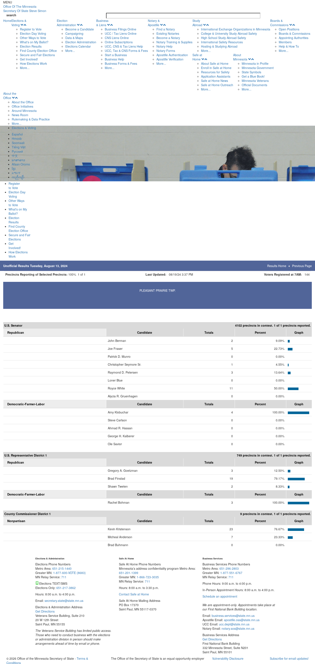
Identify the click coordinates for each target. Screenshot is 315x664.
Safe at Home (197, 57)
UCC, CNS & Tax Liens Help (124, 46)
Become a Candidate (79, 29)
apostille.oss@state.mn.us (241, 620)
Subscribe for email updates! (289, 658)
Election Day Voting (33, 33)
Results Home (276, 266)
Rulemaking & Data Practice (31, 119)
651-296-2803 (229, 568)
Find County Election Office (38, 50)
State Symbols (251, 72)
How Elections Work (33, 63)
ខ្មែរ (13, 168)
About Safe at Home (214, 63)
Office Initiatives (22, 106)
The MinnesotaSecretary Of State (24, 8)
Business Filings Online (120, 29)
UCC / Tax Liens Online (120, 33)
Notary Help (164, 46)
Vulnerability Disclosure (227, 658)
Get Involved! (29, 59)
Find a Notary (165, 29)
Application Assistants (215, 76)
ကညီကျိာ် (18, 177)
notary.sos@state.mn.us (237, 628)
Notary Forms (165, 50)
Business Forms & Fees (121, 63)
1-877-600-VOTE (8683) (69, 573)
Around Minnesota (24, 110)
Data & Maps (74, 38)
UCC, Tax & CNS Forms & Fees (126, 50)
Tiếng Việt (19, 147)
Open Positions (289, 29)
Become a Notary (168, 38)
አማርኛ (16, 173)
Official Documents (254, 85)
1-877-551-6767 (231, 573)
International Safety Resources (222, 42)
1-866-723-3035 (148, 577)
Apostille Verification (169, 59)
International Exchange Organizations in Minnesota (235, 29)
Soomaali (18, 143)
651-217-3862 (66, 588)
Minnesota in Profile (255, 63)
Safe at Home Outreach (217, 85)
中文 (15, 155)
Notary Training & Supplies (174, 42)
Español (17, 134)
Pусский (17, 151)
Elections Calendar (78, 46)
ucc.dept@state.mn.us (233, 624)
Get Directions (45, 611)
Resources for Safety (215, 72)
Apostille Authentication (172, 55)
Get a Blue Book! (253, 76)
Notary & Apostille (154, 22)
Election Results (31, 46)
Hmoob (17, 138)
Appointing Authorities (293, 38)
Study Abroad (197, 22)
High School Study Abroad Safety (223, 38)
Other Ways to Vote (33, 38)
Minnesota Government (258, 68)
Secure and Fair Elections (37, 55)
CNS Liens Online (117, 38)
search (11, 15)
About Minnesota (240, 57)
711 (63, 577)
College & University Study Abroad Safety (229, 33)
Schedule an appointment (219, 596)
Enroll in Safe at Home (216, 68)
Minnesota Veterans (255, 80)
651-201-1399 (128, 573)
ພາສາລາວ (18, 160)
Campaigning (74, 33)
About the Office (9, 95)
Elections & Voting (18, 22)
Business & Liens (102, 22)
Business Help (114, 59)
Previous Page (302, 266)
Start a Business (116, 55)
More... (25, 68)
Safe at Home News (214, 80)
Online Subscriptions (119, 42)
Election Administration (66, 22)
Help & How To (289, 46)
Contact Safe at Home (134, 594)
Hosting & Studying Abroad (219, 46)
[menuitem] (34, 44)
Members (285, 42)
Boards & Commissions (279, 22)
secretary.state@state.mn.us (63, 600)
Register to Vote (31, 29)
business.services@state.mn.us (233, 615)
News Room (20, 115)
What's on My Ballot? (34, 42)
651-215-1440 (62, 568)
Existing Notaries (167, 33)
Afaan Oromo (21, 164)
